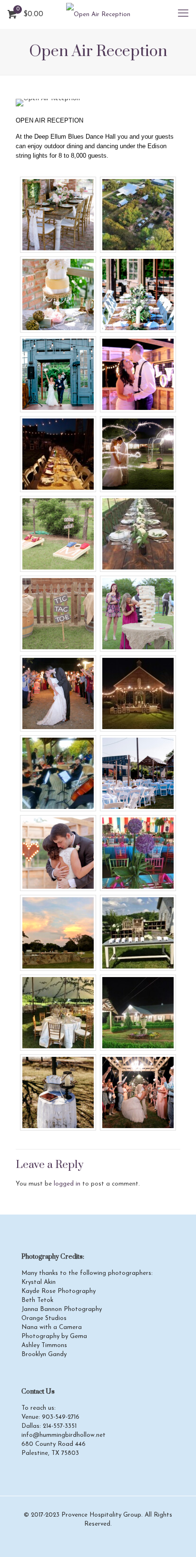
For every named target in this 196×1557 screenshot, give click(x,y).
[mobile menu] (183, 14)
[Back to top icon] (176, 1538)
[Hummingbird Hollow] (98, 14)
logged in (67, 1184)
